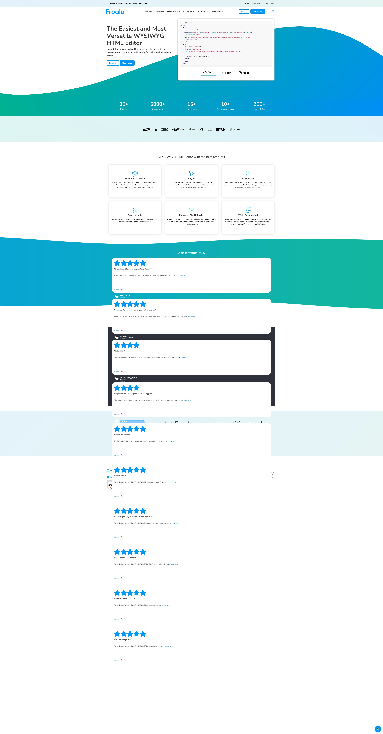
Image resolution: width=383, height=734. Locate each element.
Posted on (117, 289)
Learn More (142, 3)
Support (265, 3)
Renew (246, 3)
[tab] (208, 73)
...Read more (182, 275)
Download (127, 63)
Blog (272, 3)
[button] (174, 11)
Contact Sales (256, 3)
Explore (112, 63)
